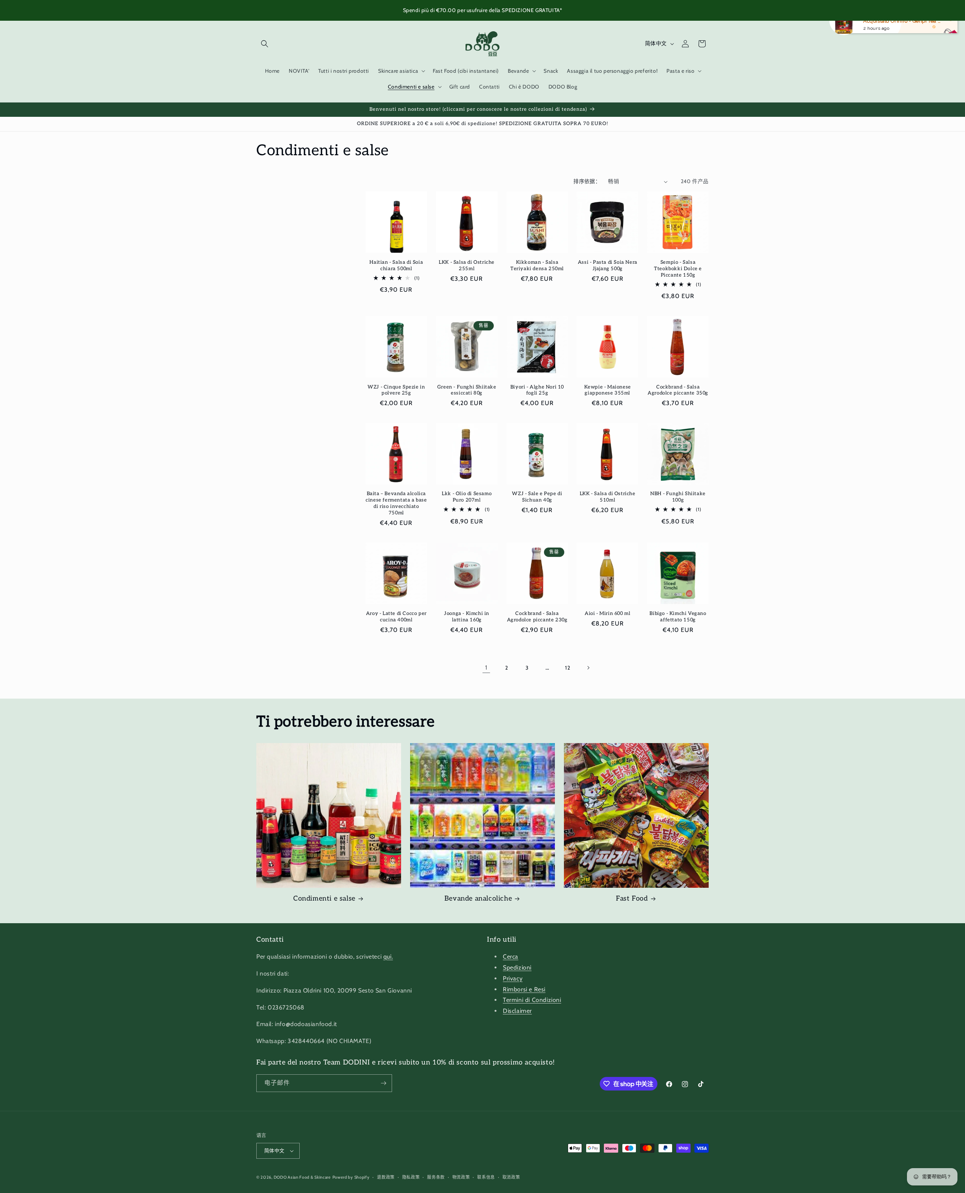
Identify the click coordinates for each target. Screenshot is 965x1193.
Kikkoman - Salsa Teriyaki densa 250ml (537, 265)
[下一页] (588, 667)
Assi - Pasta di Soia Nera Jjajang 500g (607, 265)
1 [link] (486, 667)
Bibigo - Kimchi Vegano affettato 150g (677, 616)
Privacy (512, 978)
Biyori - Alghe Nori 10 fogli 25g (537, 390)
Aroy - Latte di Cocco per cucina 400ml (396, 616)
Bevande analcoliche (478, 898)
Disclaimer (517, 1010)
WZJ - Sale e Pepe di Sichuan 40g (537, 497)
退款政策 (386, 1177)
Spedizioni (517, 967)
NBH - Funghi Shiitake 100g (678, 497)
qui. (388, 956)
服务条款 (436, 1177)
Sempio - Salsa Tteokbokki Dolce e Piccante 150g (678, 268)
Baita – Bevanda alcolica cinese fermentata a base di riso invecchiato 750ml (396, 503)
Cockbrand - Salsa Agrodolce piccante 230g (537, 616)
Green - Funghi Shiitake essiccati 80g (466, 390)
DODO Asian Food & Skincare (302, 1177)
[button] (264, 43)
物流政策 (461, 1177)
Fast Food (632, 898)
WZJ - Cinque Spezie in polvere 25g (396, 390)
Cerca (510, 956)
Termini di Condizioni (532, 999)
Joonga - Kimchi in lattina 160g (466, 616)
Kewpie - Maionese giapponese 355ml (607, 390)
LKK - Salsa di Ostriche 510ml (608, 497)
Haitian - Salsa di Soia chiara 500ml (396, 265)
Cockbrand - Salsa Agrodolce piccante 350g (678, 390)
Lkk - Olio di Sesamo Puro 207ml (467, 497)
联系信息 (486, 1177)
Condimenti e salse (324, 898)
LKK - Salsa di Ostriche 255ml (467, 265)
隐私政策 (411, 1177)
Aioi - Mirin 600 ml (607, 613)
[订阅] (383, 1083)
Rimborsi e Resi (524, 989)
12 (567, 667)
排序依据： (586, 181)
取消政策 (511, 1177)
